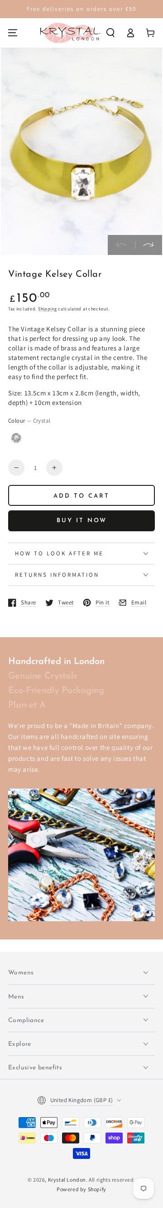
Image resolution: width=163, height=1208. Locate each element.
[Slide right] (148, 245)
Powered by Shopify (81, 1189)
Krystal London (67, 1179)
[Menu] (13, 32)
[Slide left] (121, 245)
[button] (110, 32)
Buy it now (82, 521)
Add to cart (81, 496)
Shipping (47, 309)
